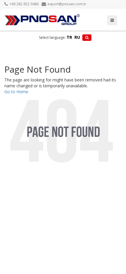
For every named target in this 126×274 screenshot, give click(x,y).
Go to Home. (16, 91)
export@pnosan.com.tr (66, 3)
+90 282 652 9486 (24, 3)
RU (77, 37)
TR (69, 37)
